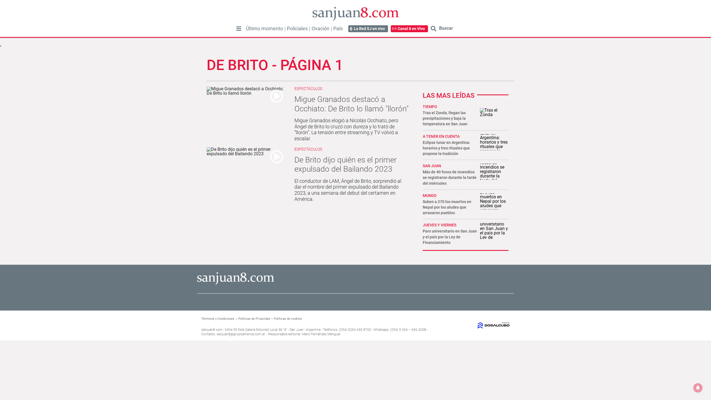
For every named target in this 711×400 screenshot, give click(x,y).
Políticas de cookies (288, 319)
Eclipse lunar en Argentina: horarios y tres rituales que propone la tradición (446, 148)
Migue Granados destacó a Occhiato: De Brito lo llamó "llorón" (351, 104)
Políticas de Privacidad (254, 319)
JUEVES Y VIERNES (439, 225)
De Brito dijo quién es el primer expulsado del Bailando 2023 (345, 164)
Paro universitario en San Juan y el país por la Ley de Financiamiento (450, 236)
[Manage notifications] (698, 387)
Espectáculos (308, 88)
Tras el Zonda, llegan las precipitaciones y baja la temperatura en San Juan (445, 118)
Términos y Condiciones (217, 319)
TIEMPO (430, 106)
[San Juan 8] (235, 284)
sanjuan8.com (211, 330)
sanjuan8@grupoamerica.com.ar (241, 334)
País (338, 28)
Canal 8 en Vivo (411, 28)
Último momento (264, 28)
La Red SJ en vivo (369, 28)
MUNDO (430, 195)
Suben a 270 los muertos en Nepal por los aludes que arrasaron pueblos (447, 207)
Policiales (297, 28)
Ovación (320, 28)
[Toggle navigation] (239, 28)
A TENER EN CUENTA (441, 136)
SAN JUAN (432, 166)
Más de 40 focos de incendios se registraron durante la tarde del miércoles (450, 177)
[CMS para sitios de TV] (474, 325)
